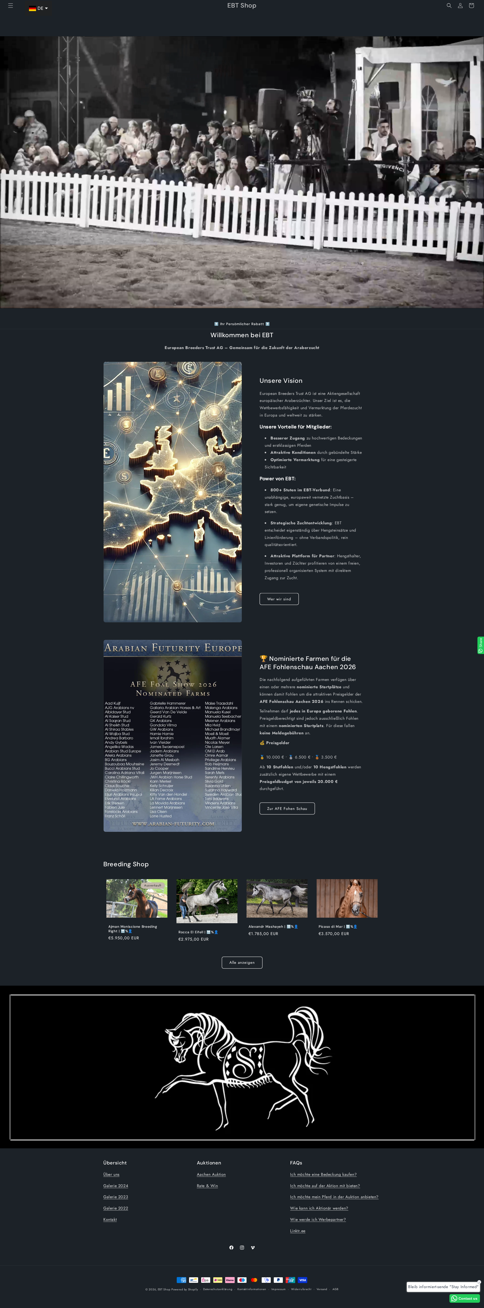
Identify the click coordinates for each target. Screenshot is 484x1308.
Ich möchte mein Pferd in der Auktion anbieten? (334, 1197)
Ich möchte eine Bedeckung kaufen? (323, 1174)
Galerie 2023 (115, 1197)
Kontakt (110, 1219)
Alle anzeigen (242, 962)
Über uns (111, 1174)
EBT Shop (164, 1289)
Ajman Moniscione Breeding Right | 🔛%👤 (132, 928)
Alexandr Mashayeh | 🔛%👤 (273, 926)
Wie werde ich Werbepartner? (318, 1219)
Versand (322, 1289)
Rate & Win (207, 1186)
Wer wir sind (279, 599)
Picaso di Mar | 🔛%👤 (338, 926)
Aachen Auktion (211, 1174)
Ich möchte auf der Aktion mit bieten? (325, 1186)
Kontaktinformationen (251, 1289)
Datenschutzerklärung (217, 1289)
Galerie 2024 (115, 1186)
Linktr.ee (297, 1231)
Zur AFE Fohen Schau (287, 808)
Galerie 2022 (115, 1208)
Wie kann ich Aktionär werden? (319, 1208)
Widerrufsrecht (301, 1289)
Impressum (278, 1289)
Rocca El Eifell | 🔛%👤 (198, 932)
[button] (10, 5)
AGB (335, 1289)
